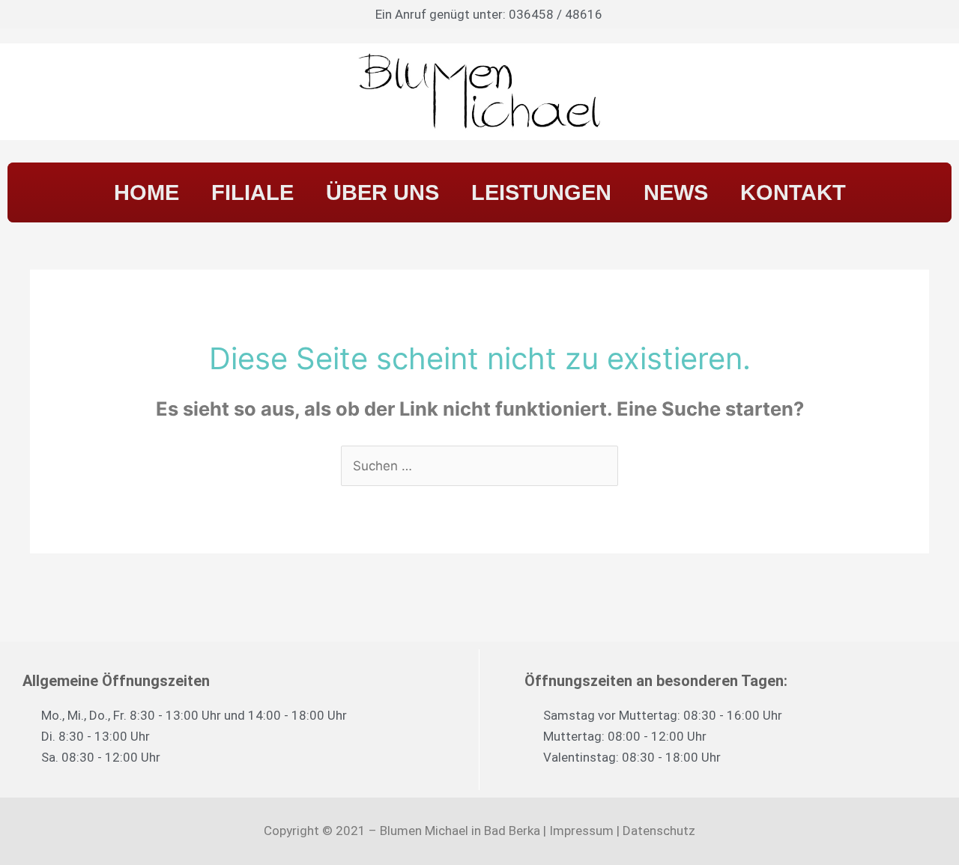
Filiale (252, 192)
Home (146, 192)
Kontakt (793, 192)
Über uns (382, 192)
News (676, 192)
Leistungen (541, 192)
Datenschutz (659, 830)
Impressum (581, 830)
